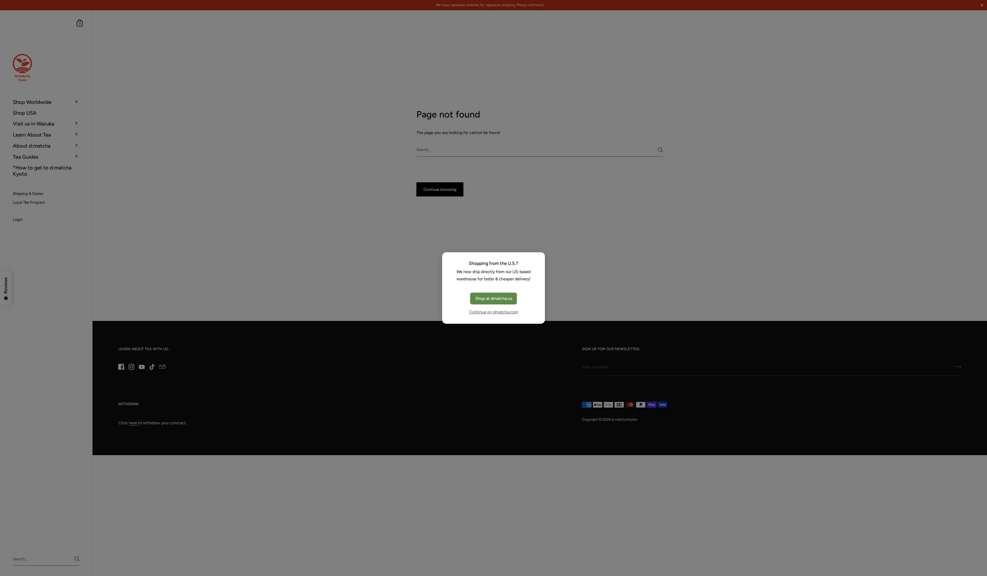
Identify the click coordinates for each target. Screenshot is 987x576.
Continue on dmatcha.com (493, 312)
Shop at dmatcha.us (493, 298)
